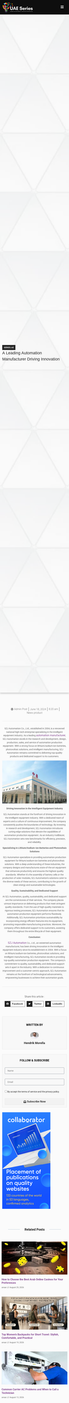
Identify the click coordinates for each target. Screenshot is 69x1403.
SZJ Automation (17, 942)
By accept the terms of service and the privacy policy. (33, 1092)
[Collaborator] (26, 1207)
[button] (15, 1004)
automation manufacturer (50, 735)
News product (34, 712)
